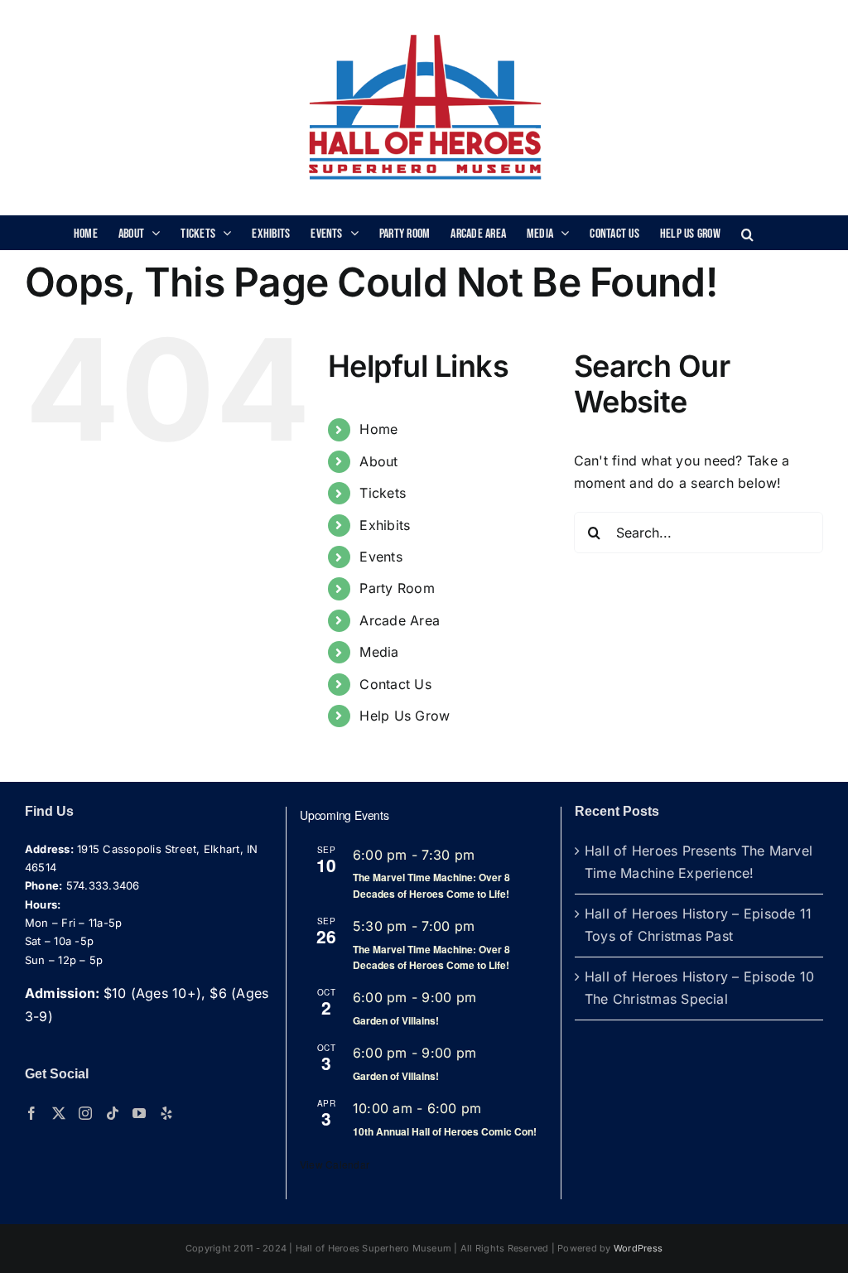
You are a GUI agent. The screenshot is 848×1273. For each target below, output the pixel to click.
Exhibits (384, 525)
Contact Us (395, 684)
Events (380, 556)
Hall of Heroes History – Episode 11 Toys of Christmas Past (698, 925)
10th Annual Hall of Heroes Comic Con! (445, 1131)
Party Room (396, 588)
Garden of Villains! (396, 1020)
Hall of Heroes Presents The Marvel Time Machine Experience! (698, 862)
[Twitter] (58, 1113)
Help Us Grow (404, 715)
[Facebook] (31, 1113)
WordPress (638, 1248)
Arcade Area (399, 620)
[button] (747, 232)
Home (378, 429)
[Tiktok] (112, 1113)
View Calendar (334, 1164)
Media (378, 652)
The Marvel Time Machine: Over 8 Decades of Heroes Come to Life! (431, 885)
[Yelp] (166, 1113)
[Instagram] (85, 1113)
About (378, 461)
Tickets (382, 493)
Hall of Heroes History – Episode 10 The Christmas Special (699, 988)
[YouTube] (139, 1113)
